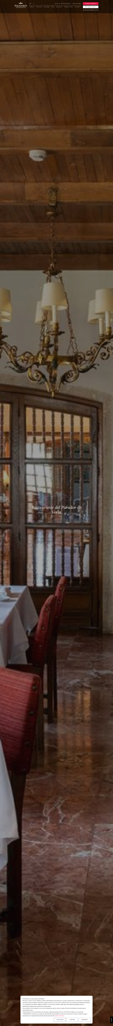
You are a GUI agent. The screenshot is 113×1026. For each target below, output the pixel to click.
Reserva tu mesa (91, 6)
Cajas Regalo (47, 6)
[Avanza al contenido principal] (56, 534)
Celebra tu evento (68, 6)
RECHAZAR (84, 1019)
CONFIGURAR (59, 1019)
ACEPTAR (72, 1019)
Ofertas (53, 6)
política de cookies (59, 1015)
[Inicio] (21, 3)
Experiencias (59, 6)
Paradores (31, 6)
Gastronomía (39, 6)
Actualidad (77, 6)
